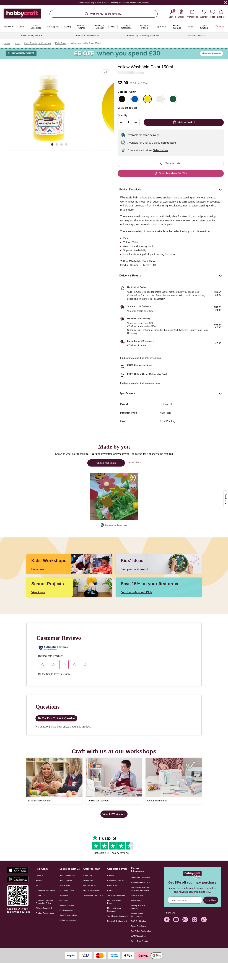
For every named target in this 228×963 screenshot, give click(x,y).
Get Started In (89, 885)
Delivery (39, 875)
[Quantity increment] (135, 122)
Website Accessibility (45, 908)
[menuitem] (8, 26)
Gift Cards (63, 900)
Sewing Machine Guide (93, 895)
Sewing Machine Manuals (138, 906)
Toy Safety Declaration (141, 931)
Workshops (88, 880)
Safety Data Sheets (139, 941)
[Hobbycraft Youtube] (176, 919)
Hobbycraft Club (66, 890)
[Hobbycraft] (22, 15)
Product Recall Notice (45, 913)
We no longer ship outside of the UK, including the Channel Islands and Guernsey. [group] (114, 3)
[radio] (122, 99)
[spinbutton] (128, 122)
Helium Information (67, 920)
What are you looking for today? (106, 13)
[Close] (225, 2)
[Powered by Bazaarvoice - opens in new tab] (114, 525)
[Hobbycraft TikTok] (204, 919)
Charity (110, 890)
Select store (168, 142)
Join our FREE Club (196, 36)
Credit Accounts (66, 910)
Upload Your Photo (106, 463)
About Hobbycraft (67, 875)
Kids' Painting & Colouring (37, 43)
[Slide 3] (61, 144)
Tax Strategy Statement (117, 916)
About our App (65, 880)
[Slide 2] (56, 144)
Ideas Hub (87, 875)
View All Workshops (114, 814)
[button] (48, 109)
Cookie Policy (137, 895)
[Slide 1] (52, 144)
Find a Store (64, 885)
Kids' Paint (60, 43)
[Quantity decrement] (121, 122)
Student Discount (66, 905)
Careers (110, 875)
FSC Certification (138, 921)
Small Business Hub (68, 915)
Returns (39, 880)
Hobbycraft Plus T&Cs (141, 883)
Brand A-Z (63, 895)
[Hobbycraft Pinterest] (194, 919)
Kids (17, 43)
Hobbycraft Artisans (91, 890)
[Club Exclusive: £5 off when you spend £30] (114, 53)
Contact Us (40, 895)
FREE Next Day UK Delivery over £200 (142, 36)
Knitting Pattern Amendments (137, 914)
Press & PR (112, 885)
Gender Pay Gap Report (114, 901)
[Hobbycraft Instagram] (185, 919)
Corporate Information (116, 880)
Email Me (210, 900)
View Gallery (134, 462)
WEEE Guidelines (138, 936)
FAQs (38, 885)
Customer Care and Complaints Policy (44, 901)
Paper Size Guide (138, 926)
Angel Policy (136, 900)
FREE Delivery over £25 (31, 36)
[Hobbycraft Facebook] (167, 919)
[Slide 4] (66, 144)
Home (7, 43)
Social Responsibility (116, 895)
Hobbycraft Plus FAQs (45, 890)
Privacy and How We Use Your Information (140, 889)
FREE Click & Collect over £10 (87, 36)
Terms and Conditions (140, 878)
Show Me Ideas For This (173, 173)
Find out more (127, 358)
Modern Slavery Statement (114, 909)
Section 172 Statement (117, 921)
